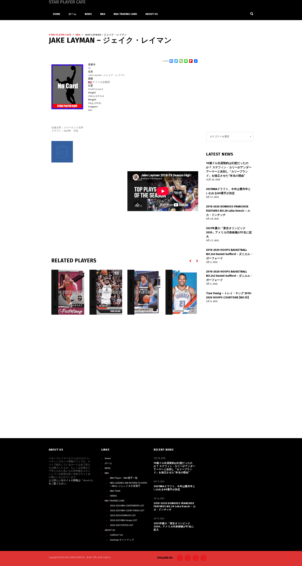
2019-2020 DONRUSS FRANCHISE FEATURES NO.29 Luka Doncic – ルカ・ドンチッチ (175, 506)
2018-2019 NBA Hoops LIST (123, 520)
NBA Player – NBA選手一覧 (124, 477)
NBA (107, 473)
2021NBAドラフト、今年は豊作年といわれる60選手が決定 (174, 488)
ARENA (113, 495)
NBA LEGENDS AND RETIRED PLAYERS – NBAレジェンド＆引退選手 (128, 484)
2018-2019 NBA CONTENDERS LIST (127, 505)
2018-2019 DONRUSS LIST (123, 515)
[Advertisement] (86, 204)
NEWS (108, 468)
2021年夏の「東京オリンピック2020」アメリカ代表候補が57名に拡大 (174, 526)
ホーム (108, 463)
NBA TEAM (115, 490)
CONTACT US (116, 534)
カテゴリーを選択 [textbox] (219, 136)
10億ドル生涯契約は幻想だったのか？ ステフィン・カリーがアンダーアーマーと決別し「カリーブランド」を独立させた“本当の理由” (174, 468)
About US (87, 480)
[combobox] (229, 136)
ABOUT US (110, 530)
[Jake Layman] (62, 151)
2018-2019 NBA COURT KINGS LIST (127, 510)
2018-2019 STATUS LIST (121, 525)
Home (108, 458)
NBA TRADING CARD (114, 500)
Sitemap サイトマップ (122, 539)
